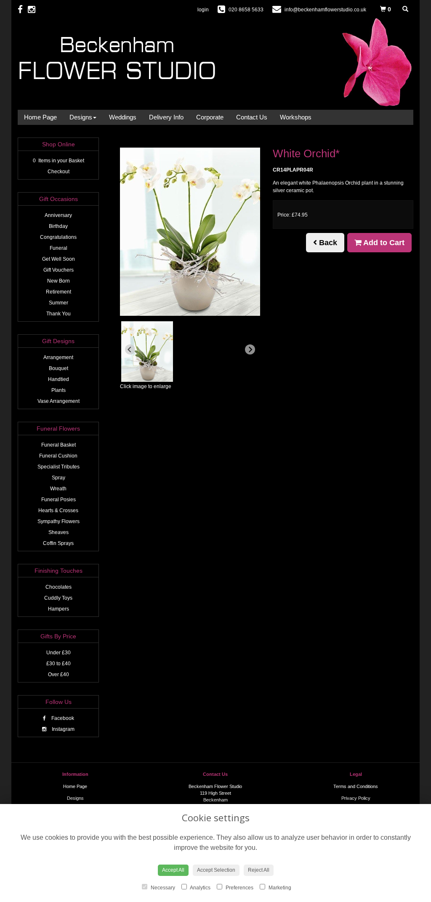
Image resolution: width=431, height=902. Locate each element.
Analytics (199, 888)
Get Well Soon (58, 259)
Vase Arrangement (58, 401)
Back (327, 242)
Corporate (209, 117)
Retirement (58, 292)
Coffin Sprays (58, 543)
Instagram (62, 729)
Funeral (58, 248)
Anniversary (58, 215)
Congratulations (58, 237)
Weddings (122, 117)
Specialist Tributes (58, 467)
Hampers (58, 609)
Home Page (40, 117)
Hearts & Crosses (58, 510)
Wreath (58, 489)
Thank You (58, 314)
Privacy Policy (355, 798)
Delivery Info (166, 117)
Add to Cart (383, 242)
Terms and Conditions (355, 786)
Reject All (258, 870)
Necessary (162, 888)
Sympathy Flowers (58, 521)
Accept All (173, 870)
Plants (58, 390)
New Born (58, 281)
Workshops (295, 117)
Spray (58, 478)
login (203, 10)
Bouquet (58, 368)
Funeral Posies (58, 500)
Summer (58, 303)
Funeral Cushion (58, 456)
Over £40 (58, 674)
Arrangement (58, 357)
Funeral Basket (58, 445)
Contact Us (251, 117)
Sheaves (58, 532)
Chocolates (58, 587)
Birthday (58, 226)
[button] (147, 351)
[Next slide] (250, 349)
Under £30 (58, 653)
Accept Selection (216, 870)
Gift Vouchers (58, 270)
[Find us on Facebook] (23, 9)
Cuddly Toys (58, 598)
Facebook (62, 718)
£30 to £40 (58, 664)
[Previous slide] (130, 349)
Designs (80, 117)
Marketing (279, 888)
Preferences (238, 888)
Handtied (58, 379)
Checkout (58, 172)
